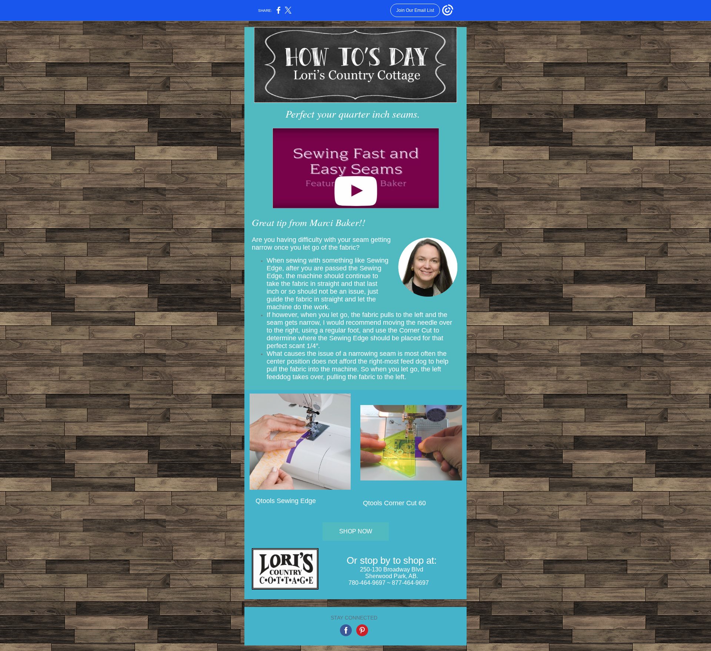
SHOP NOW (355, 531)
